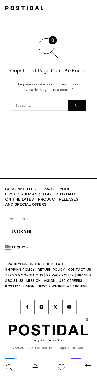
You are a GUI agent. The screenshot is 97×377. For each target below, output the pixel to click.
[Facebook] (28, 307)
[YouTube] (70, 307)
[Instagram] (42, 307)
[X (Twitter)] (56, 307)
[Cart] (88, 368)
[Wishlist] (61, 368)
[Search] (9, 368)
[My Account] (35, 368)
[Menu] (88, 8)
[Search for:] (39, 105)
